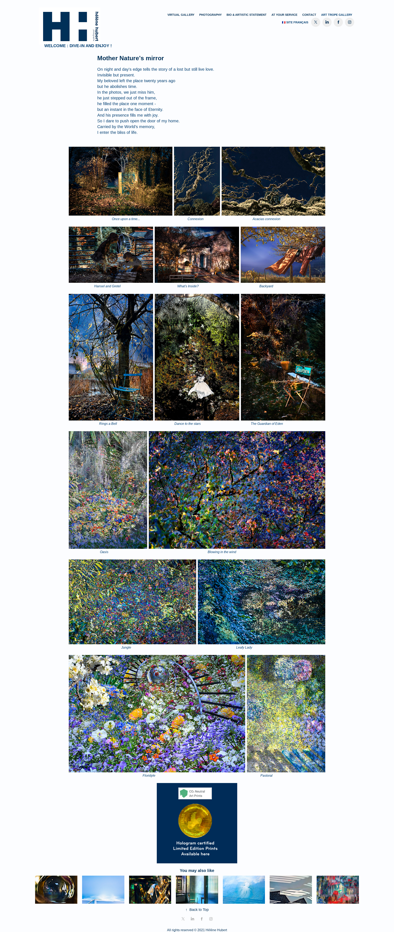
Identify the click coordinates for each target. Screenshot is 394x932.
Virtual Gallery (180, 14)
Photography (210, 14)
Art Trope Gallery (336, 14)
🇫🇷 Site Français (295, 22)
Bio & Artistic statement (247, 14)
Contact (309, 14)
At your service (284, 14)
